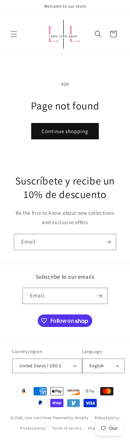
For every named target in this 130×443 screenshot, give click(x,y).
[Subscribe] (108, 242)
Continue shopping (65, 131)
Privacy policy (33, 428)
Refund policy (107, 417)
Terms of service (66, 428)
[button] (13, 34)
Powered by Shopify (70, 417)
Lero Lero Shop (38, 417)
